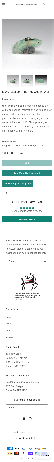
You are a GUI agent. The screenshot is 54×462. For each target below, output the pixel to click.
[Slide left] (3, 81)
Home (9, 317)
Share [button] (8, 193)
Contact (9, 330)
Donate (9, 337)
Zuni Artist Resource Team (23, 458)
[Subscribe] (45, 261)
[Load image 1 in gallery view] (13, 81)
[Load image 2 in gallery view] (27, 81)
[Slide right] (51, 81)
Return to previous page (17, 183)
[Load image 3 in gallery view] (41, 81)
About (9, 323)
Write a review (27, 219)
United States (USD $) (25, 438)
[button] (3, 4)
